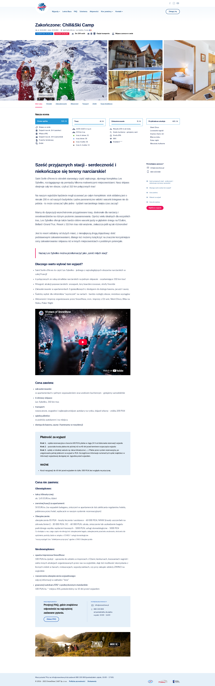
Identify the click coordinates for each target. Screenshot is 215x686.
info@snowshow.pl (102, 605)
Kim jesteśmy (106, 11)
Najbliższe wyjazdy (155, 208)
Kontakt (118, 11)
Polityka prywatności (77, 681)
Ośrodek (49, 104)
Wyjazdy (55, 11)
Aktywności (94, 11)
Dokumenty (92, 681)
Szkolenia (83, 11)
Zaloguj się (173, 11)
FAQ (75, 11)
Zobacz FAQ (51, 619)
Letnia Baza (66, 11)
